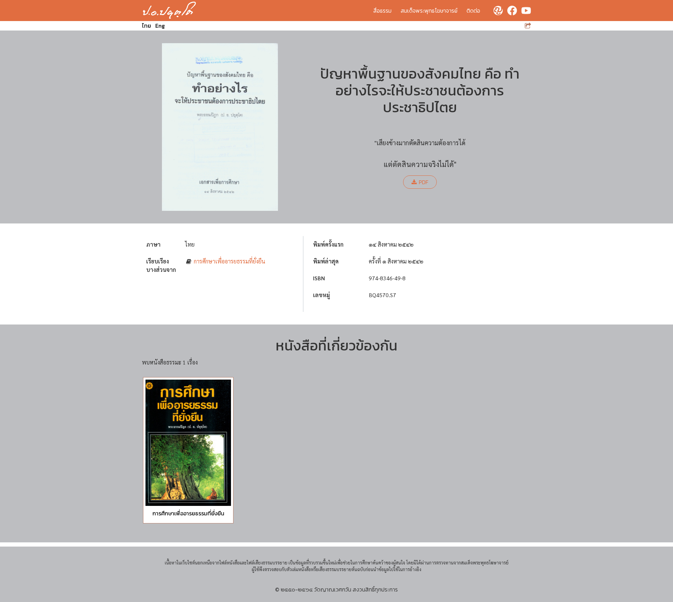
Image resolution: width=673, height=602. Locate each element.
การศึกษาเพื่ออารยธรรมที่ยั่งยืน (229, 261)
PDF (423, 182)
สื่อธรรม (382, 10)
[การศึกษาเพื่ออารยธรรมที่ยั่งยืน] (188, 443)
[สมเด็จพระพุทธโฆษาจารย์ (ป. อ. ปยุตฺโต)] (169, 10)
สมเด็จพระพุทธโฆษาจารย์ (429, 10)
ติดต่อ (473, 10)
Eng (160, 25)
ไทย (146, 25)
